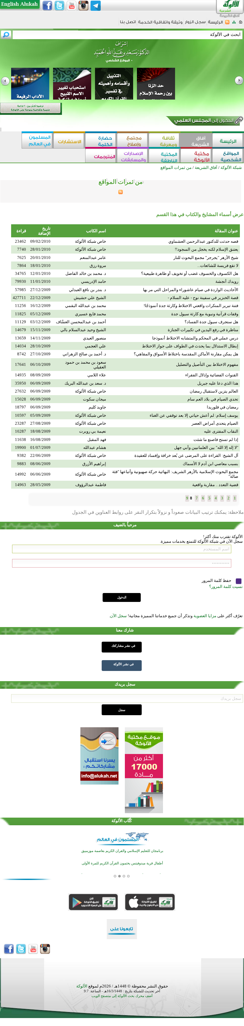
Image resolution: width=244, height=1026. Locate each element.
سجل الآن (118, 615)
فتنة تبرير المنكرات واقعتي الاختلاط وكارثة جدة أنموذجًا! (191, 305)
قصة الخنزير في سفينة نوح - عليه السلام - (203, 297)
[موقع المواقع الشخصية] (228, 156)
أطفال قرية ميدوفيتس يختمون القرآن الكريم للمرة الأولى (122, 863)
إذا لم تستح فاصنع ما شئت (215, 439)
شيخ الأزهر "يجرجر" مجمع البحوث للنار (205, 257)
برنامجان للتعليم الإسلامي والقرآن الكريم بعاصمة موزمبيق (122, 851)
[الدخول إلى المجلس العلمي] (203, 121)
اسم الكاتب (96, 230)
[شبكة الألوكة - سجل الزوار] (195, 24)
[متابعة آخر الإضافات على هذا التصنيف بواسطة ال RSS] (120, 193)
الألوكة (81, 986)
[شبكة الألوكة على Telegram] (96, 6)
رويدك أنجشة (226, 281)
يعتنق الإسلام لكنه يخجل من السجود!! (206, 249)
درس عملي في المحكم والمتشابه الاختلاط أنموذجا (195, 338)
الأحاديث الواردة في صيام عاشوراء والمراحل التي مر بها (190, 289)
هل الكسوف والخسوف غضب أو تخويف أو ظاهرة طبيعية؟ (189, 273)
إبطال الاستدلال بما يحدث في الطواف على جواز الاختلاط (190, 346)
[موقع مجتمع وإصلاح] (133, 141)
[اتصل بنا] (128, 24)
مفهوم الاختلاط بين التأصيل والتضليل (207, 364)
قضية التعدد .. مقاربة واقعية (215, 484)
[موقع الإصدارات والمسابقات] (133, 156)
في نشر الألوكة (123, 664)
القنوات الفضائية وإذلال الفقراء (211, 375)
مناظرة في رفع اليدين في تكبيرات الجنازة (203, 329)
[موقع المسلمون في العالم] (37, 141)
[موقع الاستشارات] (69, 141)
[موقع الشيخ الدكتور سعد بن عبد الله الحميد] (122, 55)
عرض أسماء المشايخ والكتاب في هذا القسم (200, 214)
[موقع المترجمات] (101, 156)
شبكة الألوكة (231, 167)
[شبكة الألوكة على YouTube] (71, 6)
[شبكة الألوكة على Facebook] (47, 6)
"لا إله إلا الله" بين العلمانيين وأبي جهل (206, 447)
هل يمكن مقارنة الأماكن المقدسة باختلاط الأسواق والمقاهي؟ (186, 354)
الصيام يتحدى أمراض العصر (215, 423)
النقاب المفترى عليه (221, 431)
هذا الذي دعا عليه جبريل (217, 383)
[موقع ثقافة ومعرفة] (164, 141)
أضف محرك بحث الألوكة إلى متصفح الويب (122, 996)
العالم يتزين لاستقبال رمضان (214, 391)
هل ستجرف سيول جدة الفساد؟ (211, 321)
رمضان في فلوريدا (222, 407)
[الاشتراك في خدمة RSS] (227, 24)
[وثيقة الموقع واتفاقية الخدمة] (160, 24)
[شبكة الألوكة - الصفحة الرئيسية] (215, 24)
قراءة (21, 230)
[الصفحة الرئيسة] (240, 24)
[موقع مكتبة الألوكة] (196, 156)
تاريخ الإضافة (44, 230)
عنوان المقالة (226, 230)
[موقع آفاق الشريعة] (196, 141)
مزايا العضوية (204, 615)
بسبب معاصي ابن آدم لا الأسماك (210, 463)
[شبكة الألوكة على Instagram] (83, 6)
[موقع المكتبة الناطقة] (164, 156)
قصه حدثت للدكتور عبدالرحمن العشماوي (203, 241)
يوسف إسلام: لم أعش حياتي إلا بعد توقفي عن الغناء (194, 415)
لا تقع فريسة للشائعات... (217, 265)
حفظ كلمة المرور (217, 580)
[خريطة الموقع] (234, 24)
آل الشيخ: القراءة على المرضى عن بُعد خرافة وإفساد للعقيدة (186, 455)
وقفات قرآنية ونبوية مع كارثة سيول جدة (204, 313)
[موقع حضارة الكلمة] (101, 141)
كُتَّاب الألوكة (122, 820)
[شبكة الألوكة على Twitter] (59, 6)
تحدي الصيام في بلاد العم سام (212, 399)
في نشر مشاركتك (123, 645)
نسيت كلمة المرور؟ (226, 586)
